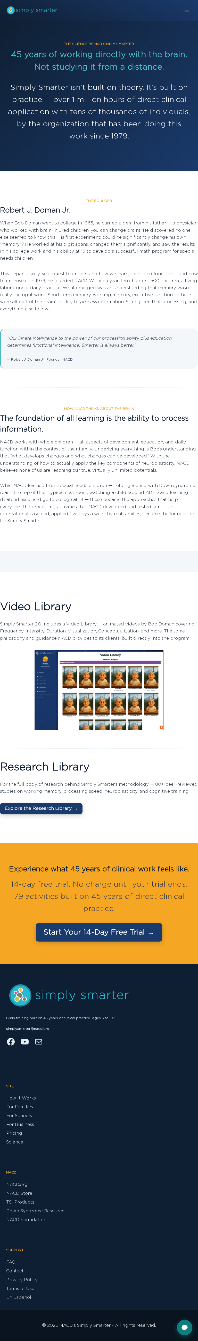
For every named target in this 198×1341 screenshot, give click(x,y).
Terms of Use (20, 1288)
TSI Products (20, 1202)
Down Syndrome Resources (36, 1211)
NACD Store (19, 1193)
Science (14, 1142)
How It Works (21, 1098)
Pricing (14, 1133)
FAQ (10, 1262)
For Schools (19, 1115)
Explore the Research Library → (41, 808)
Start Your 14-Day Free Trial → (99, 932)
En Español (18, 1297)
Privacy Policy (22, 1280)
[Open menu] (187, 10)
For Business (20, 1124)
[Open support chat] (184, 1327)
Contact (15, 1271)
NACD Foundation (26, 1220)
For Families (19, 1107)
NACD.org (17, 1184)
